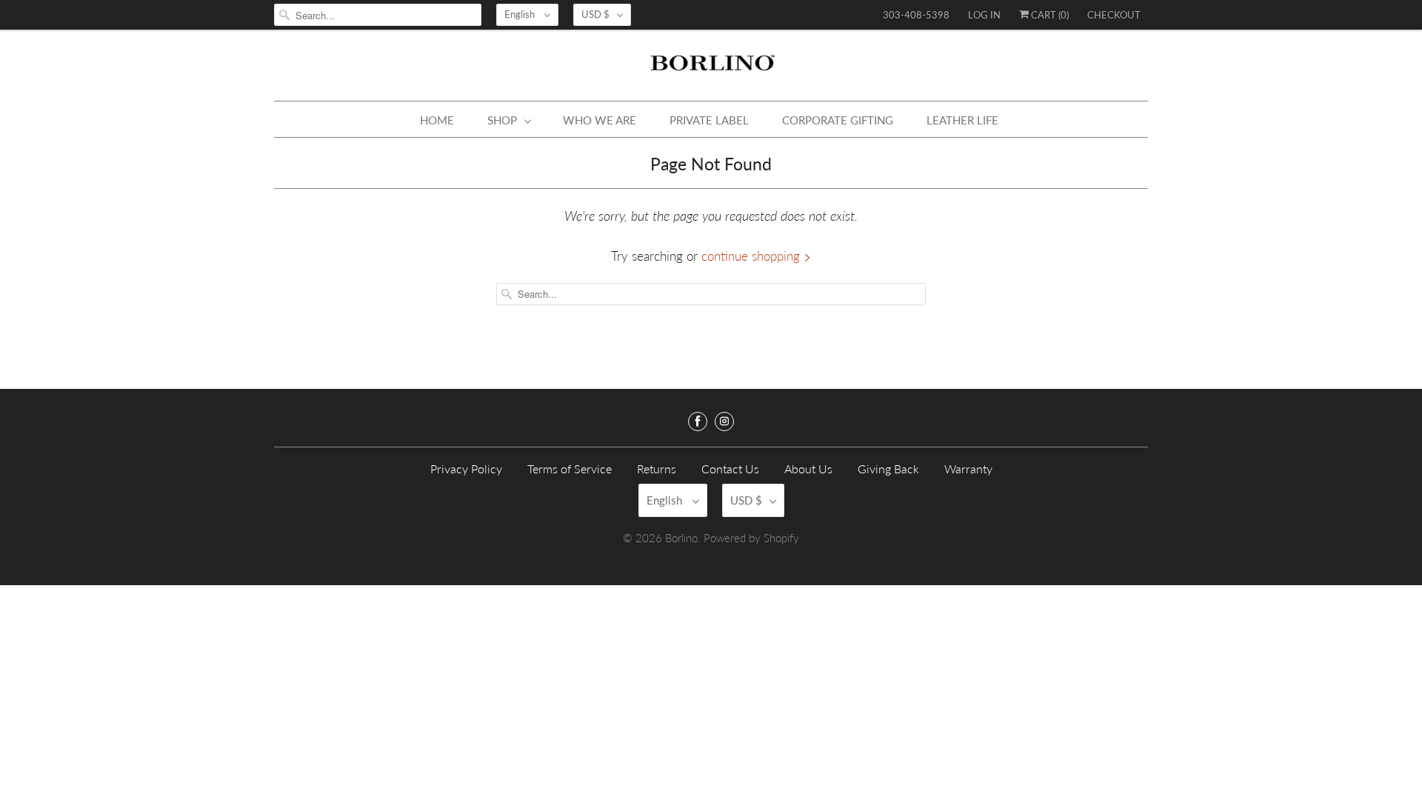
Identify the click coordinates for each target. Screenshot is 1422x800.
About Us (808, 468)
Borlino (681, 537)
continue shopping (752, 256)
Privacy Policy (466, 468)
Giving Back (888, 468)
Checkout (1114, 15)
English (520, 14)
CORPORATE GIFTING (837, 120)
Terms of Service (569, 468)
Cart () (1049, 15)
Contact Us (730, 468)
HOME (437, 120)
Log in (984, 15)
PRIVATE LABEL (709, 120)
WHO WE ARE (599, 120)
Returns (656, 468)
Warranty (968, 468)
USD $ (595, 14)
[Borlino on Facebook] (697, 421)
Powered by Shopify (751, 537)
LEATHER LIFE (962, 120)
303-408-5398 (916, 15)
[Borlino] (711, 69)
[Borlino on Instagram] (724, 421)
